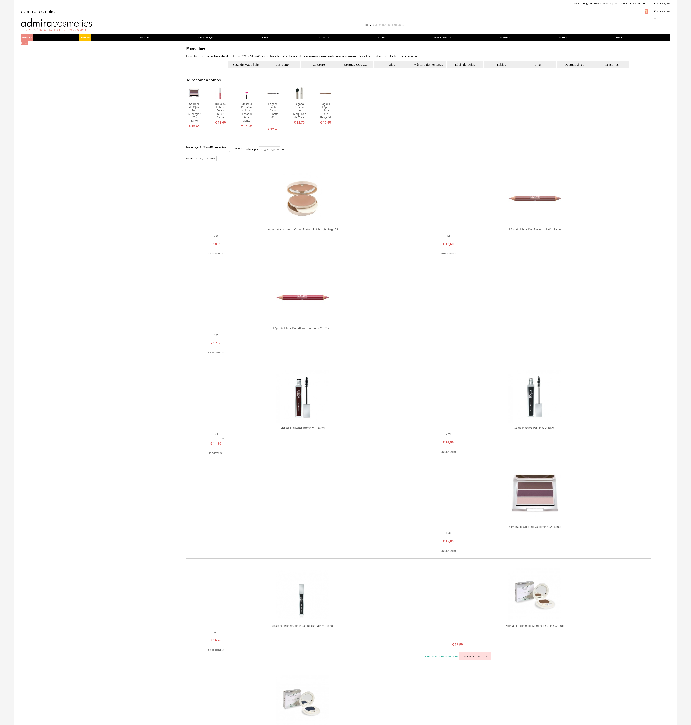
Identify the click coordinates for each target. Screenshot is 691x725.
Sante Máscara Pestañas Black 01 (534, 427)
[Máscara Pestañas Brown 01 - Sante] (302, 396)
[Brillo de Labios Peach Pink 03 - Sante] (220, 93)
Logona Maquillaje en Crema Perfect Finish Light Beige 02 (302, 229)
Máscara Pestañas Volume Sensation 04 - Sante (247, 112)
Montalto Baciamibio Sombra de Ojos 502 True (535, 625)
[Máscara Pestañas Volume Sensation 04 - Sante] (247, 93)
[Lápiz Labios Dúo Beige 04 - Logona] (325, 93)
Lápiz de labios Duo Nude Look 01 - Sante (535, 229)
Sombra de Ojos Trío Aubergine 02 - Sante (194, 112)
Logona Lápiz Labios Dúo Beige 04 (325, 110)
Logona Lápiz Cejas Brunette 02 (273, 110)
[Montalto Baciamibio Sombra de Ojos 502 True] (534, 594)
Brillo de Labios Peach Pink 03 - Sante (220, 110)
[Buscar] (651, 25)
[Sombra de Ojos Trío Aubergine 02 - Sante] (194, 93)
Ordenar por (251, 149)
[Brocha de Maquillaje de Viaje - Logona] (299, 93)
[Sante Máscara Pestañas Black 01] (534, 396)
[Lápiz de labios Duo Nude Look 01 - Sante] (534, 198)
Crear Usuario (637, 3)
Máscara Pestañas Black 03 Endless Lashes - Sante (302, 625)
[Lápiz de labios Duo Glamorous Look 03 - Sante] (302, 297)
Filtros (238, 148)
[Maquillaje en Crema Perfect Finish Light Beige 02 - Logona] (302, 198)
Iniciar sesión (621, 3)
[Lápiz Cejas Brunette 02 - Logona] (273, 93)
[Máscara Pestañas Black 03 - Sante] (302, 594)
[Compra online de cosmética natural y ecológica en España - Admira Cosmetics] (39, 11)
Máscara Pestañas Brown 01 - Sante (302, 427)
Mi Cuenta (574, 3)
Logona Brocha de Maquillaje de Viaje (299, 110)
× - (205, 158)
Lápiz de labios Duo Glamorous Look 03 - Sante (302, 328)
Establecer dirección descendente (283, 149)
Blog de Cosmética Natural (597, 3)
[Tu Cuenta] (646, 11)
